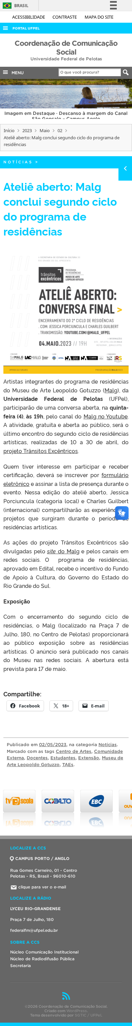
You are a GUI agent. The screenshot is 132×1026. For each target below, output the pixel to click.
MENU (16, 72)
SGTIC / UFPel (88, 1015)
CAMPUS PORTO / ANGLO (42, 858)
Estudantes (62, 757)
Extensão (88, 757)
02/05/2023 (52, 744)
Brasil (14, 5)
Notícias (18, 162)
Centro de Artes (73, 751)
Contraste (65, 17)
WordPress (76, 1011)
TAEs (67, 764)
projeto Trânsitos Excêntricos (40, 450)
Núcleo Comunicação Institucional (44, 952)
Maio (45, 130)
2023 (27, 130)
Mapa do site (99, 17)
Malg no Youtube (106, 416)
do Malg (63, 551)
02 (60, 130)
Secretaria (20, 965)
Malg (111, 390)
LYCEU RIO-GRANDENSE (35, 908)
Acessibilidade (29, 17)
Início (9, 130)
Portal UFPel (26, 28)
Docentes (37, 757)
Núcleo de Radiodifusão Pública (42, 959)
